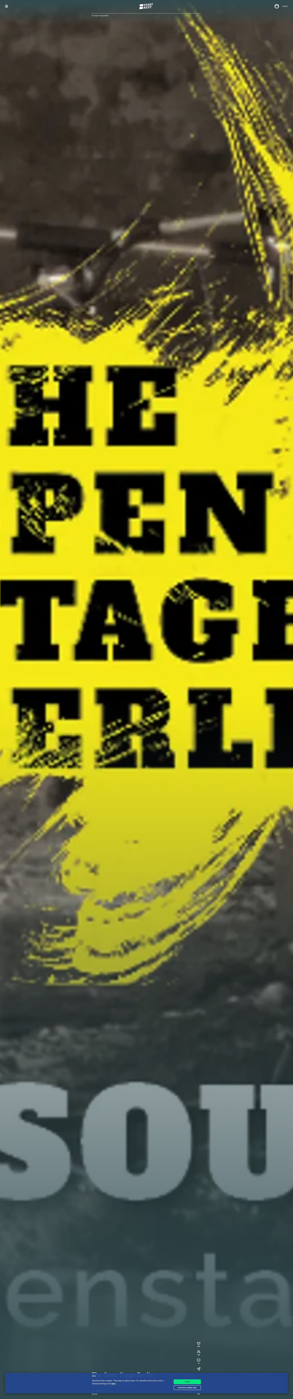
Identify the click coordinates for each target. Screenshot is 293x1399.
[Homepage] (146, 6)
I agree (187, 1382)
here (114, 1384)
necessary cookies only (187, 1388)
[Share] (198, 1369)
